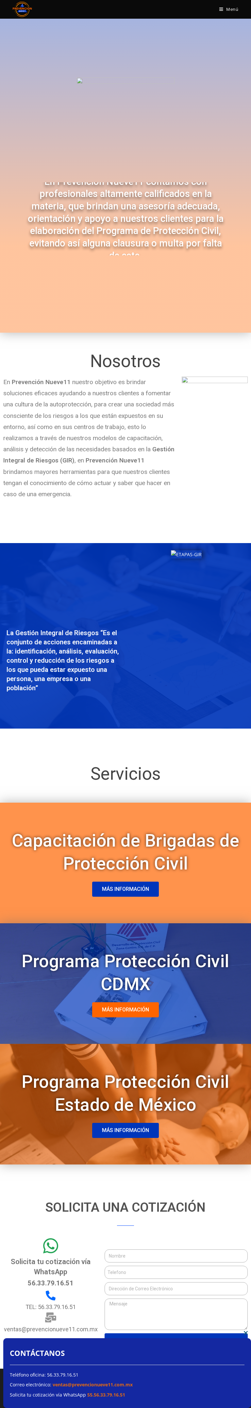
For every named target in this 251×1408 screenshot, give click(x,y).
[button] (125, 889)
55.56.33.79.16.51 (106, 1395)
